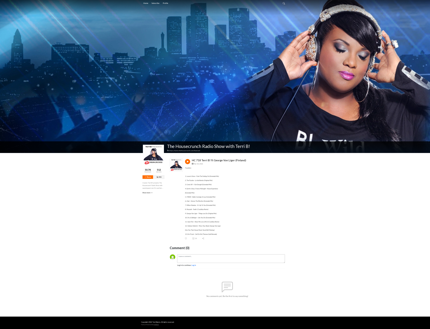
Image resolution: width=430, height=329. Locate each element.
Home (145, 3)
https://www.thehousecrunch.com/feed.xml (184, 151)
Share (149, 177)
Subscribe (155, 3)
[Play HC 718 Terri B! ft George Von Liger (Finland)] (187, 161)
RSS (160, 177)
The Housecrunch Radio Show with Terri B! (208, 146)
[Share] (203, 238)
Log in (193, 265)
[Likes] (186, 238)
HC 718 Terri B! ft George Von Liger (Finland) (219, 160)
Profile (165, 3)
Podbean (156, 324)
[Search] (284, 3)
